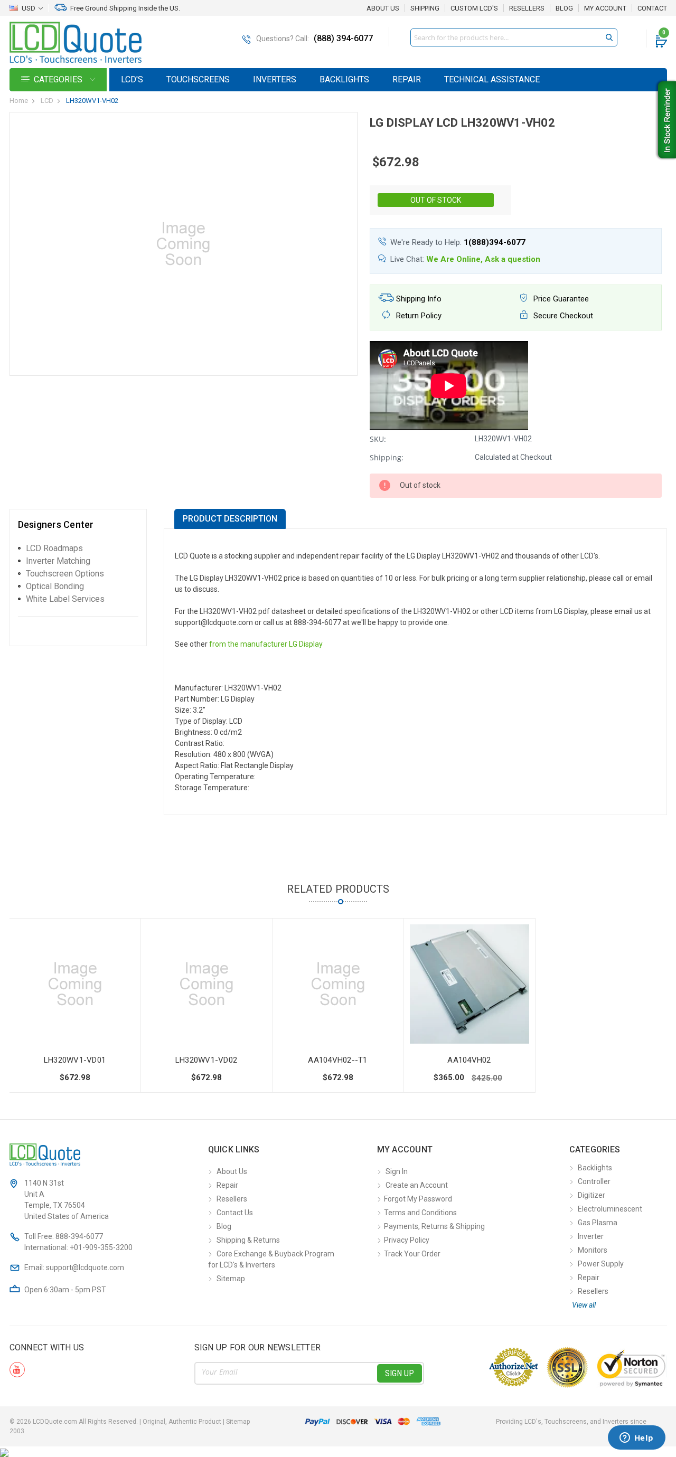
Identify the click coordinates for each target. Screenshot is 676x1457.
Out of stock (435, 200)
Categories (59, 79)
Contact (652, 8)
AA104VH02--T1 (337, 1060)
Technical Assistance (492, 79)
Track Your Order (412, 1254)
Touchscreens (198, 79)
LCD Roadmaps (54, 548)
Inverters (274, 79)
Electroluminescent (610, 1209)
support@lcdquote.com (85, 1267)
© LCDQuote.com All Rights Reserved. (130, 1421)
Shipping (424, 8)
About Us (383, 8)
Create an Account (417, 1185)
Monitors (592, 1250)
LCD (47, 101)
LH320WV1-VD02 (206, 1060)
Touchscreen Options (65, 574)
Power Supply (601, 1264)
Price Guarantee (560, 299)
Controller (594, 1181)
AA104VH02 (469, 1060)
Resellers (526, 8)
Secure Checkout (562, 315)
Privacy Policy (406, 1240)
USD (28, 8)
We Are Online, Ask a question (483, 259)
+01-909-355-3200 (101, 1247)
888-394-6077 (79, 1236)
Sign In (397, 1171)
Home (19, 101)
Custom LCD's (474, 8)
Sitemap (231, 1278)
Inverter (591, 1236)
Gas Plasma (597, 1222)
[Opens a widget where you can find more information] (636, 1438)
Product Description (230, 519)
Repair (406, 79)
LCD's (132, 79)
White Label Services (65, 599)
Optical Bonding (55, 586)
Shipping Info (418, 299)
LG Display (306, 644)
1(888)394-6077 (494, 242)
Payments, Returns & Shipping (434, 1226)
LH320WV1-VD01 (75, 1060)
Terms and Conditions (420, 1212)
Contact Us (235, 1212)
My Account (605, 8)
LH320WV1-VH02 (92, 101)
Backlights (344, 79)
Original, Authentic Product (182, 1421)
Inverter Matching (58, 561)
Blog (564, 8)
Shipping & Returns (248, 1240)
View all (584, 1305)
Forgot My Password (418, 1199)
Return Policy (418, 315)
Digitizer (591, 1195)
